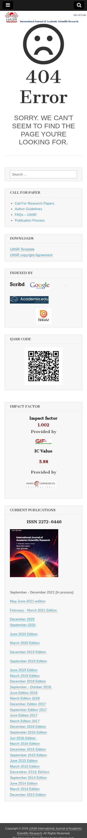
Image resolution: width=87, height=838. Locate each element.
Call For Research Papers (34, 203)
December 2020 (22, 619)
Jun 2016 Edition (23, 738)
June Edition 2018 (23, 693)
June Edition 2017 (23, 715)
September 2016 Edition (28, 732)
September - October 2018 (31, 687)
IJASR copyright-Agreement (31, 255)
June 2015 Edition (23, 760)
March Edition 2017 (25, 721)
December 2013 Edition (28, 795)
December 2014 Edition (30, 772)
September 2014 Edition (28, 777)
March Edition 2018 (25, 698)
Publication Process (30, 220)
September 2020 (23, 625)
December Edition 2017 (28, 704)
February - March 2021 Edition (34, 610)
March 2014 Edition (25, 789)
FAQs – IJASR (25, 215)
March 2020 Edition (25, 643)
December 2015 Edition (28, 749)
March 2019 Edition (25, 676)
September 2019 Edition (28, 661)
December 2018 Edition (28, 681)
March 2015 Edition (25, 766)
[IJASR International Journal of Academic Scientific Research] (43, 17)
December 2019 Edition (28, 652)
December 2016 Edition (28, 726)
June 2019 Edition (23, 670)
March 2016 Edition (25, 743)
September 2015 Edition (28, 755)
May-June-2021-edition (27, 601)
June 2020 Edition (23, 634)
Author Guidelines (28, 209)
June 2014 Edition (23, 783)
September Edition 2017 (28, 710)
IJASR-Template (22, 249)
